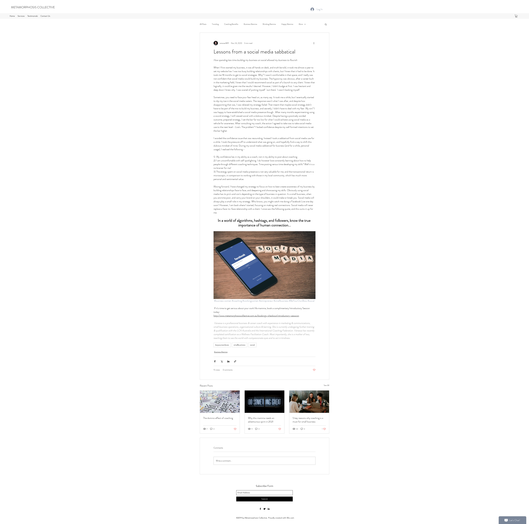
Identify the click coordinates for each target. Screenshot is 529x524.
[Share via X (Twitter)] (221, 361)
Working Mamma (269, 24)
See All (326, 385)
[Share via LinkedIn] (228, 361)
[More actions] (313, 43)
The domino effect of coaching (218, 418)
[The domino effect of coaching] (220, 401)
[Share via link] (235, 361)
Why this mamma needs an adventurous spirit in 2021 (261, 419)
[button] (516, 16)
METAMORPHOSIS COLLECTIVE (33, 7)
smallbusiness (239, 345)
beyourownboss (222, 345)
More (301, 24)
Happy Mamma (287, 24)
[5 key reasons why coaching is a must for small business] (309, 401)
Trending (215, 24)
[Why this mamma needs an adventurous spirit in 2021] (264, 401)
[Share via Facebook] (215, 361)
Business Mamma (250, 24)
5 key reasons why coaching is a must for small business (308, 419)
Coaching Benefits (231, 24)
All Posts (203, 24)
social (252, 345)
